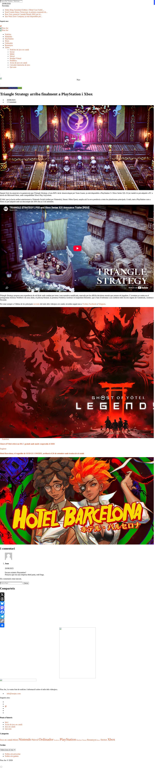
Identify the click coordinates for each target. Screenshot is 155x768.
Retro (98, 740)
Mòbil (12, 54)
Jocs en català (10, 727)
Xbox (7, 41)
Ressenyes (9, 45)
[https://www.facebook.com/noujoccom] (5, 708)
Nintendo (8, 37)
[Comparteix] (77, 625)
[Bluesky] (77, 603)
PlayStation (9, 39)
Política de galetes (12, 756)
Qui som (13, 67)
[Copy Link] (77, 621)
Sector (12, 52)
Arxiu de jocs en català (18, 63)
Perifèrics (13, 61)
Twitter (85, 304)
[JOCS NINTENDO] (77, 678)
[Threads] (77, 599)
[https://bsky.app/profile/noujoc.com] (5, 704)
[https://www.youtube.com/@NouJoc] (5, 713)
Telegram (101, 304)
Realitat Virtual (15, 58)
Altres (7, 47)
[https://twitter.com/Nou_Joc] (5, 702)
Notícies (8, 34)
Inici (6, 722)
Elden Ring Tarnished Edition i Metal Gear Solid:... (24, 10)
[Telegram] (77, 616)
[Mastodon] (77, 608)
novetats (36, 304)
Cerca (26, 583)
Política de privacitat (12, 754)
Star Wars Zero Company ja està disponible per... (23, 16)
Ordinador (9, 43)
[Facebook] (77, 612)
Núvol (12, 56)
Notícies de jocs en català (19, 50)
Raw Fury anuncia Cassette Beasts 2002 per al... (23, 14)
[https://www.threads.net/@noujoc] (6, 706)
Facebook (92, 304)
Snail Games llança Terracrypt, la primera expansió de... (26, 12)
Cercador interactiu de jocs (20, 65)
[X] (77, 594)
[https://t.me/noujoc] (5, 711)
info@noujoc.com (13, 694)
